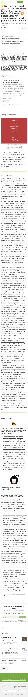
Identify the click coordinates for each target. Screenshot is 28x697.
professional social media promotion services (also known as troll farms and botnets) (13, 65)
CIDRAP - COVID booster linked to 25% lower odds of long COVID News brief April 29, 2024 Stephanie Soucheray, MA (13, 180)
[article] (14, 641)
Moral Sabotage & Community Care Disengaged (9, 649)
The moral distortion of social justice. (9, 662)
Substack (7, 694)
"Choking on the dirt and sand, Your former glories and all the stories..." (9, 641)
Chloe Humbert (4, 27)
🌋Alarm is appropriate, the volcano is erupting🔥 (9, 638)
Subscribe (20, 1)
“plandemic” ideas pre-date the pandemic (14, 562)
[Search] (25, 633)
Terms (19, 686)
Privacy (15, 686)
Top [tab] (2, 633)
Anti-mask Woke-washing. (8, 660)
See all (4, 668)
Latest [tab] (6, 633)
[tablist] (4, 633)
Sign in (25, 1)
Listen (25, 28)
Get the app (20, 690)
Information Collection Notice (15, 621)
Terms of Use (20, 620)
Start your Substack (10, 690)
